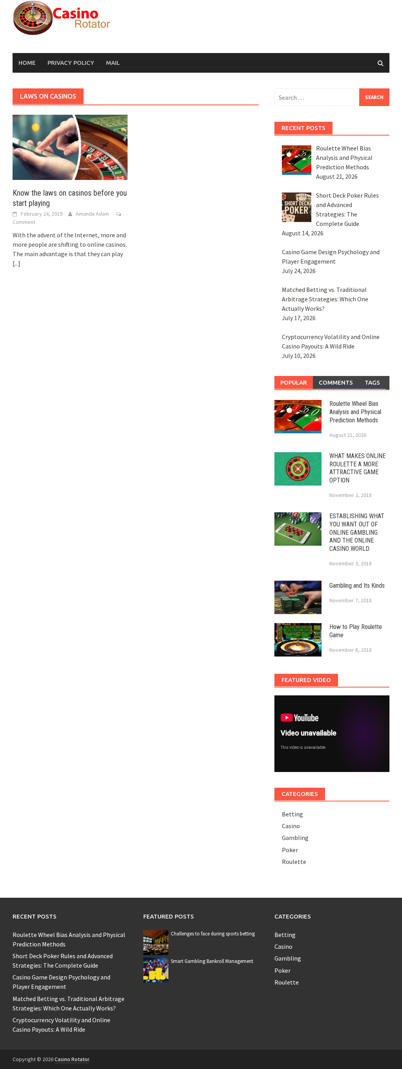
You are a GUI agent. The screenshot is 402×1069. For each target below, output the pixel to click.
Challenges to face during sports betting (213, 933)
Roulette (294, 861)
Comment (24, 222)
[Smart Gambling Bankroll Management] (155, 969)
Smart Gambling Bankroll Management (212, 961)
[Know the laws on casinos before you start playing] (70, 146)
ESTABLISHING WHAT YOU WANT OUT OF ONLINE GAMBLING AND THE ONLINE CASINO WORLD (356, 532)
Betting (292, 814)
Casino (291, 826)
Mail (113, 62)
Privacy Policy (71, 62)
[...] (16, 263)
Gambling (295, 838)
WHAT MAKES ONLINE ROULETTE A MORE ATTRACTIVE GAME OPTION (357, 468)
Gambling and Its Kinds (357, 585)
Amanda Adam (92, 213)
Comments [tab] (336, 382)
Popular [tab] (293, 382)
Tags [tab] (372, 382)
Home (27, 62)
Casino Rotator (72, 1059)
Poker (290, 850)
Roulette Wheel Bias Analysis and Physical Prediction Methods (355, 412)
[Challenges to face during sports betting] (155, 942)
